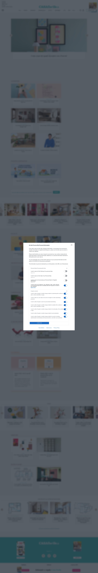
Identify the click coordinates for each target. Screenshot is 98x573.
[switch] (65, 271)
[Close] (72, 245)
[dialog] (49, 286)
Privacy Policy (56, 327)
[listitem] (49, 268)
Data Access (49, 327)
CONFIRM (39, 323)
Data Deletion (41, 327)
